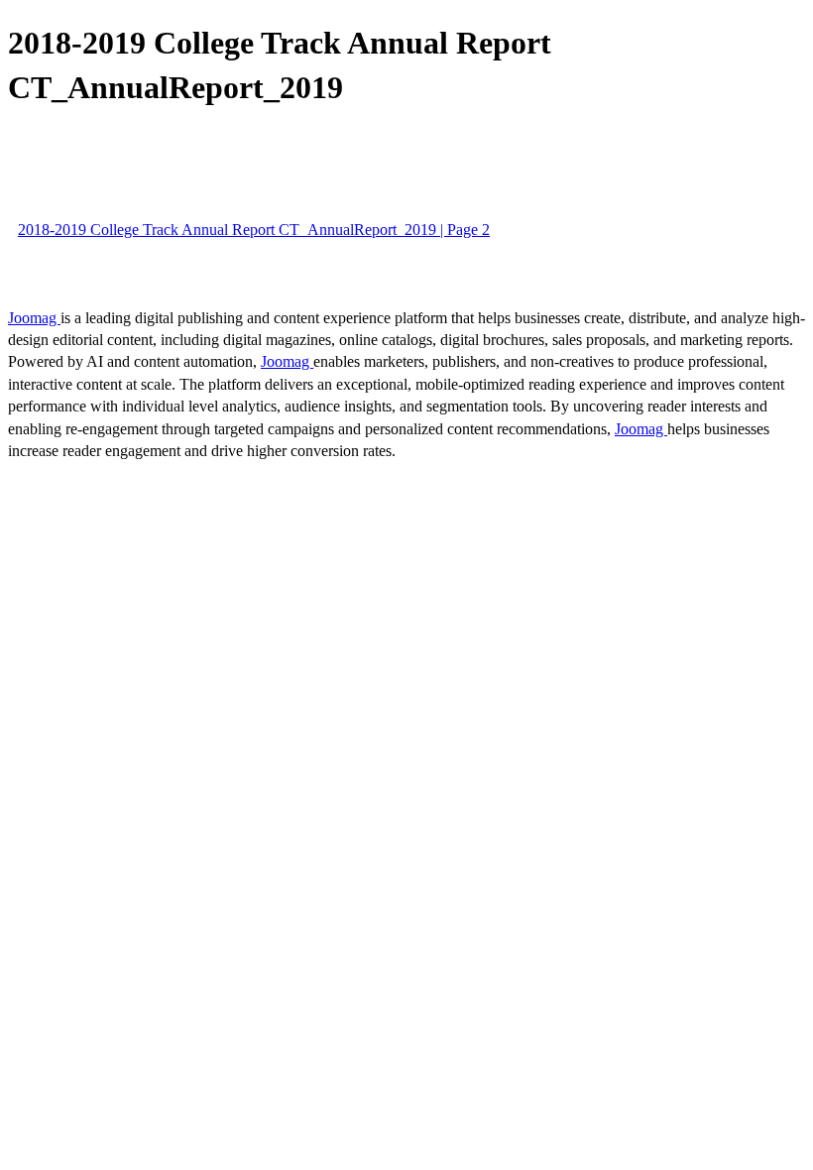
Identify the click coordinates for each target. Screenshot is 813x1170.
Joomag (34, 317)
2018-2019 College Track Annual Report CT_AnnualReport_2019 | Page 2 (254, 229)
